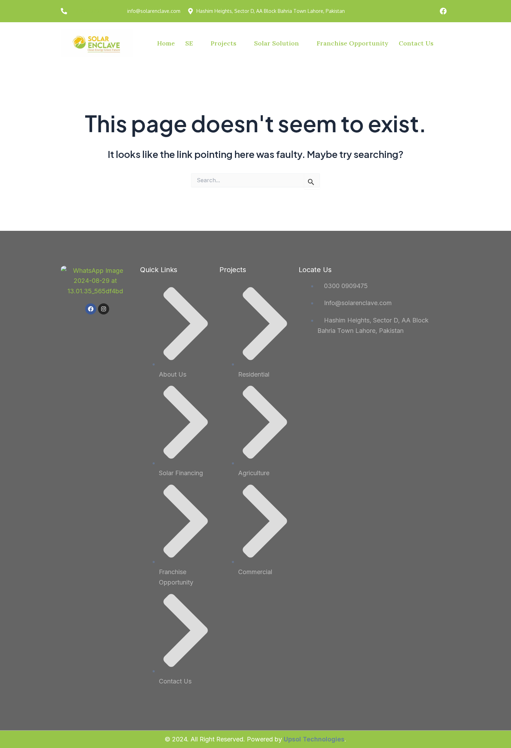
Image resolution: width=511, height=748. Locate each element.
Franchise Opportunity (352, 43)
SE (189, 43)
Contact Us (416, 43)
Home (166, 43)
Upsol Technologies (314, 739)
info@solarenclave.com (153, 11)
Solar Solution (276, 43)
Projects (223, 43)
